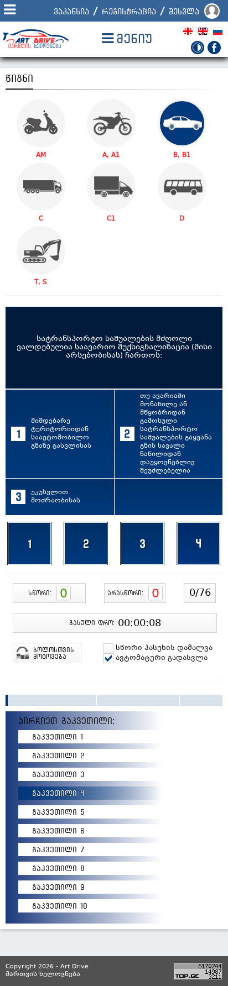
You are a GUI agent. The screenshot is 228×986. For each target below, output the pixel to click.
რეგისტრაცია (129, 11)
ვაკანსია (71, 11)
